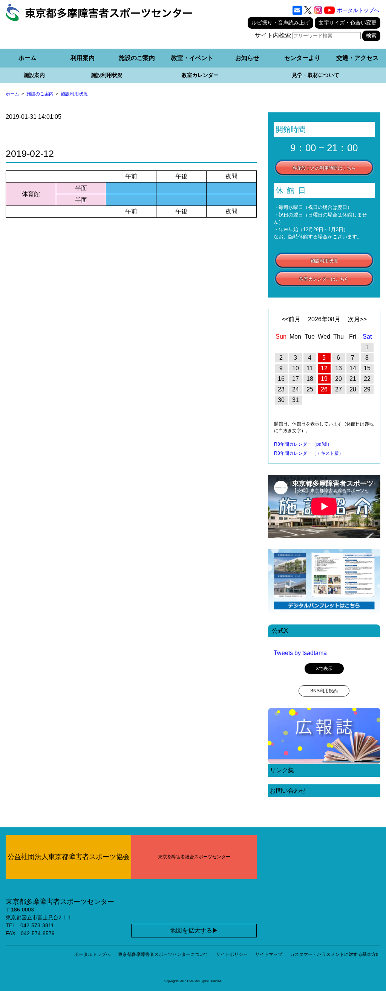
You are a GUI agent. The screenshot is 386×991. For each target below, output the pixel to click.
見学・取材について (315, 75)
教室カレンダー (200, 75)
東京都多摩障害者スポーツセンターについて (163, 954)
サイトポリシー (232, 954)
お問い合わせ (288, 790)
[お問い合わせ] (297, 10)
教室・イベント (192, 58)
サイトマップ (268, 954)
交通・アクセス (357, 58)
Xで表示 (324, 668)
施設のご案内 (137, 58)
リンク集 (282, 770)
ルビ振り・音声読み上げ (280, 23)
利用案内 (82, 58)
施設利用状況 (107, 75)
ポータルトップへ (358, 10)
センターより (302, 58)
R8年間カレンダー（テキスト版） (308, 453)
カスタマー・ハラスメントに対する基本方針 (335, 954)
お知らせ (247, 58)
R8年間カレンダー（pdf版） (303, 444)
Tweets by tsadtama (300, 653)
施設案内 (34, 75)
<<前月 (291, 319)
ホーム (27, 58)
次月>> (357, 319)
